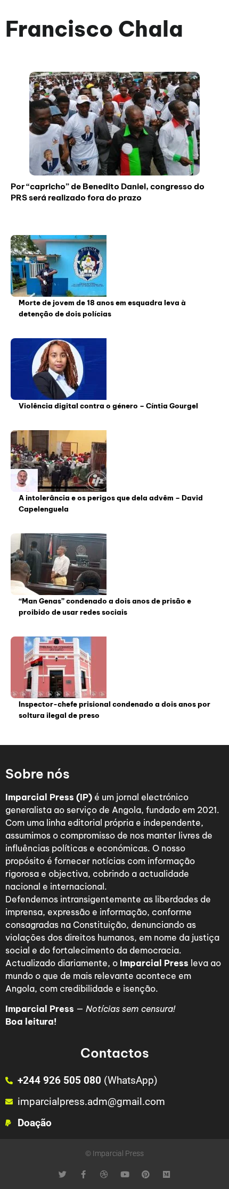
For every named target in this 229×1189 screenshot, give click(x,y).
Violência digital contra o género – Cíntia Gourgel (108, 405)
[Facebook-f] (83, 1174)
